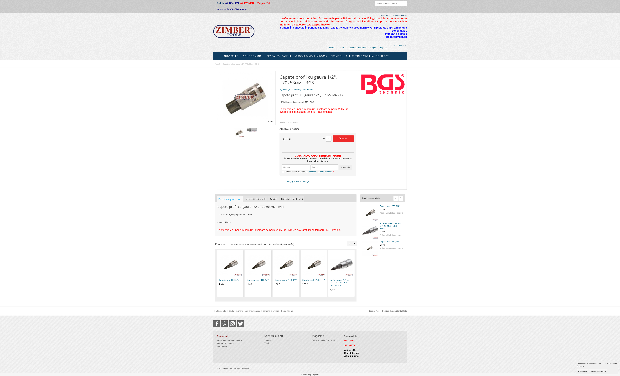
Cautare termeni (235, 311)
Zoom (270, 121)
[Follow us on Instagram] (232, 323)
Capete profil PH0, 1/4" (230, 279)
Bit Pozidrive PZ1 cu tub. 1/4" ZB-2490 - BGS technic (339, 282)
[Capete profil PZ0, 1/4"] (313, 264)
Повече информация (598, 371)
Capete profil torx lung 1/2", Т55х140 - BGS (389, 225)
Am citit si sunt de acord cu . (309, 172)
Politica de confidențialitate (394, 311)
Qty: (323, 138)
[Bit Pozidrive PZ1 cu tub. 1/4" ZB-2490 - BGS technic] (341, 264)
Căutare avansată (252, 311)
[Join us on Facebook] (216, 323)
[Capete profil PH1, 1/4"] (258, 264)
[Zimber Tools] (234, 31)
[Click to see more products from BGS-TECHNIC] (383, 84)
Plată (266, 343)
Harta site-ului (220, 311)
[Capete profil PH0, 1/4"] (230, 264)
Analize (273, 199)
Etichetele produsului (292, 199)
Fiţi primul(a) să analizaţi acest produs (296, 90)
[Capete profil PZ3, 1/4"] (370, 213)
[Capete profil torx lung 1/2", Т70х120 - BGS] (370, 248)
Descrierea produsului (229, 199)
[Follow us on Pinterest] (224, 323)
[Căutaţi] (404, 3)
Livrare (267, 340)
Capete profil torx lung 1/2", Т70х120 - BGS (389, 242)
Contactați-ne (287, 311)
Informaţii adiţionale (255, 199)
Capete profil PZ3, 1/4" (389, 206)
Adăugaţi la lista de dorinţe (391, 213)
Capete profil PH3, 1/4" (285, 279)
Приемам (583, 371)
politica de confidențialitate (320, 172)
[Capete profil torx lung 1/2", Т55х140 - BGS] (370, 231)
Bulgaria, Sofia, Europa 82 (323, 340)
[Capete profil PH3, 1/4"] (285, 264)
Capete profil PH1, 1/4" (258, 279)
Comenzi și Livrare (271, 311)
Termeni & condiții (225, 343)
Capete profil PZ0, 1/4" (313, 279)
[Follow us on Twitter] (240, 323)
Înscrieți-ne (222, 346)
